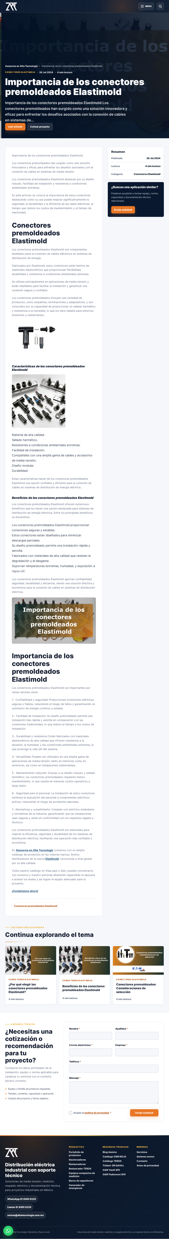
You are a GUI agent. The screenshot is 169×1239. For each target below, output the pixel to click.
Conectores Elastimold (20, 72)
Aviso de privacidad (148, 1165)
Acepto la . (93, 1112)
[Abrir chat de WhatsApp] (8, 1231)
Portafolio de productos (76, 1154)
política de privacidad (97, 1112)
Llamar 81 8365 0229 (19, 1207)
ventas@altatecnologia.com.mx (25, 1215)
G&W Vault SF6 (111, 1169)
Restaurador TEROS (80, 1168)
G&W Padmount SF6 (114, 1174)
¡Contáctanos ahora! (25, 891)
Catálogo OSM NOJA (114, 1156)
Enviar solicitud (123, 209)
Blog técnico (110, 1152)
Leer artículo (15, 126)
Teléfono (75, 1061)
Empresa (121, 1045)
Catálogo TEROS (112, 1161)
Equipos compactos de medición (82, 1175)
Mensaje (75, 1077)
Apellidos (122, 1028)
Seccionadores (77, 1159)
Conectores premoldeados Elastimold (35, 906)
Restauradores (77, 1164)
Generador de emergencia (76, 1187)
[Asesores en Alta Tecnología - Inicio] (11, 6)
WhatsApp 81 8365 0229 (21, 1199)
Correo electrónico (81, 1045)
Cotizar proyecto (40, 126)
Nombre (74, 1028)
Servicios (142, 1152)
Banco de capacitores (81, 1180)
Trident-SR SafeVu (113, 1165)
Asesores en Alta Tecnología (21, 66)
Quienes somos (145, 1156)
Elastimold (52, 858)
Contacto (142, 1161)
